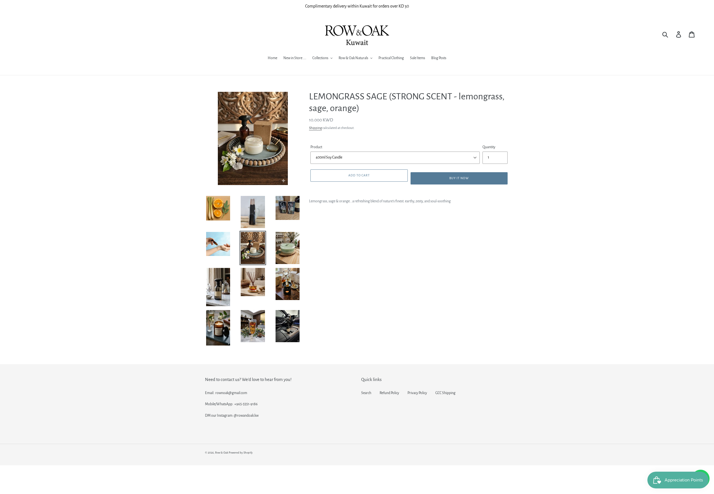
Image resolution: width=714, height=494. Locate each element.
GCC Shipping (445, 393)
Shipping (315, 128)
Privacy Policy (417, 393)
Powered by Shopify (241, 452)
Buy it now (459, 178)
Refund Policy (389, 393)
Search (366, 393)
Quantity (489, 147)
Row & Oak (221, 452)
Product (316, 147)
